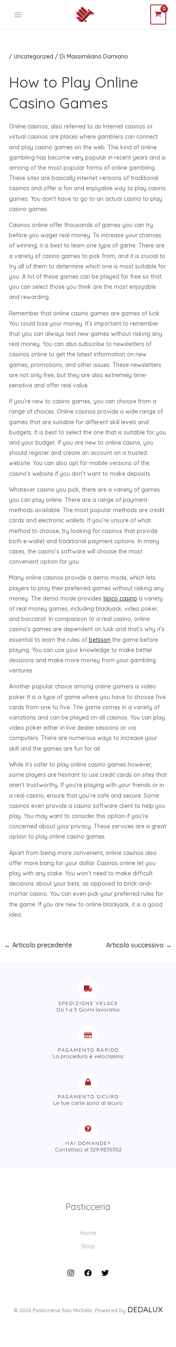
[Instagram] (70, 1273)
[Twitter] (105, 1273)
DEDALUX (145, 1309)
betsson (100, 639)
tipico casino (120, 598)
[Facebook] (88, 1273)
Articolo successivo (139, 945)
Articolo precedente (38, 945)
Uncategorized (33, 56)
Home (88, 1233)
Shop (88, 1246)
